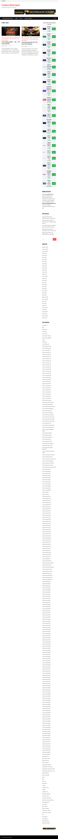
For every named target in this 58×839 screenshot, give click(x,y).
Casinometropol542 (46, 633)
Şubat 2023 (44, 284)
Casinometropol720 (46, 748)
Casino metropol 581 (46, 369)
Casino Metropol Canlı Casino (48, 417)
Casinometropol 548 (46, 535)
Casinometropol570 (46, 667)
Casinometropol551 (46, 648)
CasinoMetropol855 (46, 754)
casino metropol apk (46, 398)
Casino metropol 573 (46, 354)
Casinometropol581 (46, 689)
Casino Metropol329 (46, 473)
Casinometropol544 (46, 637)
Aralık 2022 (44, 288)
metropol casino (45, 795)
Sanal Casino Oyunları (46, 812)
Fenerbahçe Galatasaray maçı (48, 771)
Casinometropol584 (46, 696)
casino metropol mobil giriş (48, 443)
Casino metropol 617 (46, 381)
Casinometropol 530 (46, 502)
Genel (43, 777)
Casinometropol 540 (46, 523)
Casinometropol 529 (46, 500)
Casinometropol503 (46, 590)
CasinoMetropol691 (46, 731)
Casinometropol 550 (46, 540)
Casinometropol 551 (46, 542)
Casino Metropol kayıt (46, 435)
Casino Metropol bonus (47, 410)
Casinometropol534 (46, 617)
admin (6, 45)
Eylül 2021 (44, 305)
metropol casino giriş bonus (48, 800)
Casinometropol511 (46, 594)
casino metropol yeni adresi (48, 463)
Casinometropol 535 (46, 513)
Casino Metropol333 (46, 477)
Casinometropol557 (46, 654)
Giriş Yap (44, 781)
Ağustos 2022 (45, 297)
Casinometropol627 (46, 729)
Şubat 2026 (44, 259)
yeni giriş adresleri (46, 823)
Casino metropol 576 (46, 360)
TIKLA (54, 29)
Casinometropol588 (46, 704)
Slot (43, 814)
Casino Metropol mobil (47, 441)
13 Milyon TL (45, 325)
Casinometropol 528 (46, 498)
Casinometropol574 (46, 675)
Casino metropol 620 (46, 387)
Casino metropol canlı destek (48, 419)
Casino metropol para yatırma (48, 454)
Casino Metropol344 (46, 488)
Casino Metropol (11, 5)
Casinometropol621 (46, 716)
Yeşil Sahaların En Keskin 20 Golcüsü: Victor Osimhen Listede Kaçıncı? (49, 222)
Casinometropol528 (46, 604)
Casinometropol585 (46, 698)
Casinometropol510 (46, 592)
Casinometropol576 (46, 679)
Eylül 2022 (44, 295)
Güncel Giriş (14, 38)
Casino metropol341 (46, 483)
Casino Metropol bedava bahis (48, 406)
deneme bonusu (45, 756)
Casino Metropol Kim (46, 439)
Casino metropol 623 (46, 392)
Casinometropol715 (46, 737)
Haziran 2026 (45, 251)
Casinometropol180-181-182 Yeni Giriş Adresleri (29, 43)
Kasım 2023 (44, 272)
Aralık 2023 (44, 270)
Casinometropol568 (46, 662)
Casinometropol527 (46, 602)
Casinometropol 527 (46, 496)
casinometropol (25, 39)
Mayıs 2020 (44, 313)
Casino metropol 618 (46, 383)
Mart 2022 (44, 301)
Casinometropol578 (46, 683)
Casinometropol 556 (46, 546)
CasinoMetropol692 (46, 733)
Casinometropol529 (46, 606)
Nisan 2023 (44, 280)
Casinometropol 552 (46, 544)
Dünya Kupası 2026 (46, 758)
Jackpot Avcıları (45, 787)
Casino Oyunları (45, 492)
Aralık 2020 (44, 309)
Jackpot (44, 785)
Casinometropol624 (46, 723)
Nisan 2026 (44, 255)
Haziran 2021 (45, 307)
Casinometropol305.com (47, 577)
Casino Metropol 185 (46, 348)
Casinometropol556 (46, 652)
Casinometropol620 (46, 714)
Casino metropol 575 (46, 358)
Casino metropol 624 (46, 394)
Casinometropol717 (46, 741)
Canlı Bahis (44, 331)
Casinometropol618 (46, 710)
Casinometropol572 (46, 671)
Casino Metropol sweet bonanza (49, 459)
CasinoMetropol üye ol (47, 573)
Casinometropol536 (46, 621)
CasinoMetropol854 (46, 752)
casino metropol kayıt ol (47, 437)
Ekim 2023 (44, 274)
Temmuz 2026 (45, 249)
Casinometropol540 (46, 629)
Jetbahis (44, 789)
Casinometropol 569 (46, 554)
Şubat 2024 (44, 268)
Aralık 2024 (44, 265)
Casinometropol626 (46, 727)
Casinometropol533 (46, 615)
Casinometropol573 (46, 673)
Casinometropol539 (46, 627)
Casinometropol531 (46, 610)
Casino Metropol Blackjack (47, 408)
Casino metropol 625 (46, 396)
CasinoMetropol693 (46, 735)
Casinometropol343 (46, 581)
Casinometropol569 (46, 664)
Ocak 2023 (44, 286)
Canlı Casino (6, 37)
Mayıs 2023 (44, 278)
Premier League (45, 808)
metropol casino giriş (46, 798)
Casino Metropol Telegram (7, 837)
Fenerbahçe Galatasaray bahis (48, 768)
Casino (11, 37)
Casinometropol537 (46, 623)
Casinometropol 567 (46, 550)
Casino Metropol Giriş (7, 18)
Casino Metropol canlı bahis (48, 414)
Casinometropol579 (46, 685)
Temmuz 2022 (45, 299)
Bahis (16, 18)
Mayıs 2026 (44, 253)
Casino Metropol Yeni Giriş (47, 465)
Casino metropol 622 (46, 389)
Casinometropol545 (46, 639)
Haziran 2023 (45, 276)
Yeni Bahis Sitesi (45, 820)
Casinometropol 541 (46, 525)
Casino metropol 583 (46, 373)
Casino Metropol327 (46, 469)
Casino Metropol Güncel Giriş (48, 425)
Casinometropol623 (46, 721)
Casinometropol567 (46, 660)
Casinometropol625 (46, 725)
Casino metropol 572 (46, 352)
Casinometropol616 (46, 706)
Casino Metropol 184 (46, 346)
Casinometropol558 (46, 656)
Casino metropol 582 (46, 371)
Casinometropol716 (46, 739)
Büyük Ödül (44, 329)
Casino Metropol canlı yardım (48, 421)
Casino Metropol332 (46, 475)
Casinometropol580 (46, 687)
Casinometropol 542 (46, 527)
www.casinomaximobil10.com (49, 203)
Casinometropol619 (46, 712)
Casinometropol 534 (46, 511)
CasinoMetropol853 (46, 750)
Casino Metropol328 (46, 471)
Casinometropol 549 (46, 538)
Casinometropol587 (46, 702)
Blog (21, 18)
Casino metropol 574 (46, 356)
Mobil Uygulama (28, 18)
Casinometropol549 (46, 644)
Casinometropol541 (46, 631)
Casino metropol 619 (46, 385)
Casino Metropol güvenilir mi (48, 427)
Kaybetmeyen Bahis (46, 793)
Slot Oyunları (45, 816)
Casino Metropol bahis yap (47, 402)
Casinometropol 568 (46, 552)
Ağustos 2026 (45, 247)
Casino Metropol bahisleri (47, 404)
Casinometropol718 (46, 743)
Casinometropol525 (46, 598)
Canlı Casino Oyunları (46, 335)
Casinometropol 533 (46, 508)
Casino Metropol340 (46, 481)
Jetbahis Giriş (45, 791)
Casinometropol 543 (46, 529)
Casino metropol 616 (46, 379)
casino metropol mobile (47, 445)
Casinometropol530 (46, 608)
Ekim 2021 (44, 303)
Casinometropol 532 (46, 506)
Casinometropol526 (46, 600)
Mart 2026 (44, 257)
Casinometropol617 (46, 708)
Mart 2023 (44, 282)
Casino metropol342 (46, 486)
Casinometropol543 (46, 635)
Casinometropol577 (46, 681)
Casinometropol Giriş (46, 565)
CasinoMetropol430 (46, 583)
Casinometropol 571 (46, 558)
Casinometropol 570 (46, 556)
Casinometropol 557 (46, 548)
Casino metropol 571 (46, 350)
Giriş (10, 38)
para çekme (44, 804)
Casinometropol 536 (46, 515)
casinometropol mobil (46, 569)
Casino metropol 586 (46, 377)
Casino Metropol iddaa (47, 433)
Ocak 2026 (44, 261)
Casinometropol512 (46, 596)
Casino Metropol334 (46, 479)
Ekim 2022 (44, 293)
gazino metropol (45, 775)
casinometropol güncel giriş (48, 567)
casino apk (44, 342)
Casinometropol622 (46, 719)
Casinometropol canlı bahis (48, 563)
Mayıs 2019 (44, 317)
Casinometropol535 (46, 619)
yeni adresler (24, 40)
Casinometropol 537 (46, 517)
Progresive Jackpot (46, 810)
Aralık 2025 (44, 263)
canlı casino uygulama (46, 337)
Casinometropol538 (46, 625)
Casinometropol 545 (46, 533)
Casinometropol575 (46, 677)
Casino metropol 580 (46, 367)
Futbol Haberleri (45, 773)
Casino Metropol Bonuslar (47, 412)
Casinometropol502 (46, 587)
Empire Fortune (45, 760)
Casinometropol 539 (46, 521)
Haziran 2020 (45, 311)
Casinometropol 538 (46, 519)
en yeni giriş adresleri (33, 39)
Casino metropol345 (46, 490)
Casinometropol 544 (46, 531)
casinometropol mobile (47, 571)
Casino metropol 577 (46, 362)
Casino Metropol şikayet (47, 456)
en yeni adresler (5, 38)
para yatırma (45, 806)
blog (3, 37)
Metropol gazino (45, 802)
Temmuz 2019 (45, 315)
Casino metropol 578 (46, 365)
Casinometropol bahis (46, 560)
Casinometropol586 (46, 700)
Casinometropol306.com (47, 579)
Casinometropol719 (46, 746)
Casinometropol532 (46, 612)
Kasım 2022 (44, 290)
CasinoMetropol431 (46, 585)
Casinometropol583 (46, 694)
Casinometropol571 (46, 669)
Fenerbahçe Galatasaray (47, 766)
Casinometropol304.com (47, 575)
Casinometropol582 (46, 691)
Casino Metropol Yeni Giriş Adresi (49, 467)
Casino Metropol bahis (47, 400)
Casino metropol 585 (46, 375)
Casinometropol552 (46, 650)
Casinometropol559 (46, 658)
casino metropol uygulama (47, 461)
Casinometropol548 (46, 642)
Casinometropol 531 (46, 504)
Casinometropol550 (46, 646)
